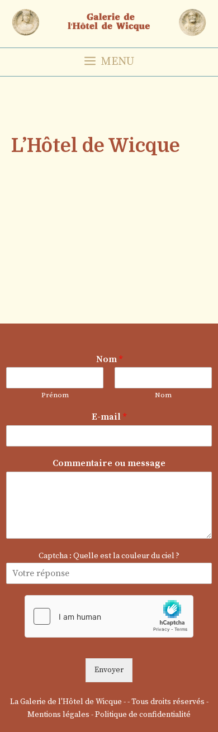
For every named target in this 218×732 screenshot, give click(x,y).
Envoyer (109, 670)
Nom (109, 359)
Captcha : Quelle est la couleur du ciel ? (109, 556)
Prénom (55, 395)
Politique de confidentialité (143, 715)
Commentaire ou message (109, 463)
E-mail (109, 416)
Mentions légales (58, 715)
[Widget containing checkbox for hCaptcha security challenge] (109, 616)
